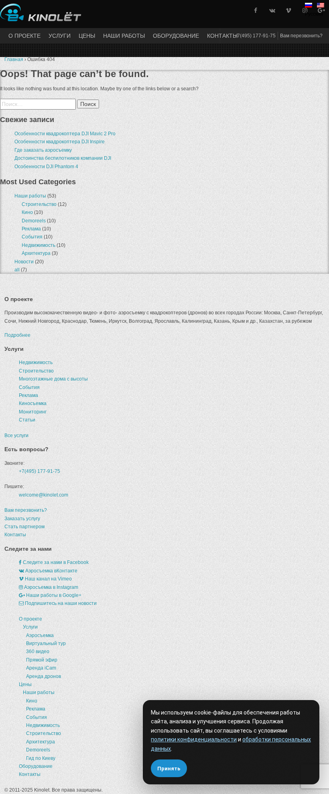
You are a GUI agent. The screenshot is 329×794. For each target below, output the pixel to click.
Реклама (31, 229)
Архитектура (36, 253)
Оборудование (176, 36)
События (32, 237)
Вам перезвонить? (301, 36)
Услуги (60, 36)
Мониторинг (33, 412)
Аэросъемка (40, 635)
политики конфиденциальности (194, 739)
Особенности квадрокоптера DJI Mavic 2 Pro (65, 133)
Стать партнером (24, 526)
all (17, 270)
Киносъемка (33, 403)
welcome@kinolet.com (43, 495)
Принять (169, 768)
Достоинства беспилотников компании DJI (62, 158)
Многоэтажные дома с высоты (53, 379)
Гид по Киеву (40, 758)
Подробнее (17, 335)
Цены (87, 36)
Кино (27, 212)
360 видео (37, 651)
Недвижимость (38, 245)
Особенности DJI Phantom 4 (46, 166)
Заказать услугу (22, 518)
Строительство (39, 204)
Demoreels (34, 221)
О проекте (24, 36)
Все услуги (16, 435)
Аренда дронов (43, 676)
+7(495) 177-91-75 (255, 36)
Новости (24, 262)
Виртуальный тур (46, 643)
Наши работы (124, 36)
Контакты (222, 36)
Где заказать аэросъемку (43, 150)
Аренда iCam (41, 668)
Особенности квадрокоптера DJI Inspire (59, 142)
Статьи (27, 420)
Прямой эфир (41, 660)
